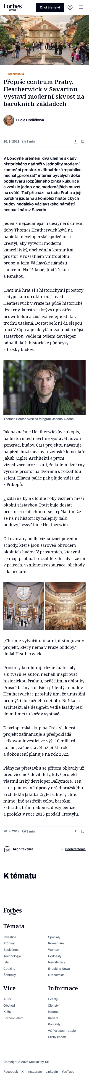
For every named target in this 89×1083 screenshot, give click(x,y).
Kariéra (53, 1018)
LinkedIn (52, 1071)
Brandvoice (56, 975)
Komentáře (56, 943)
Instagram (34, 1071)
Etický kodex (57, 1037)
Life (6, 962)
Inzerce (53, 1011)
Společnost (11, 949)
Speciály (54, 937)
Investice (9, 937)
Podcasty (54, 956)
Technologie (12, 956)
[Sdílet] (76, 142)
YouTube (68, 1071)
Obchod (9, 1005)
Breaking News (59, 968)
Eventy (53, 999)
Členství (53, 1005)
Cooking (9, 968)
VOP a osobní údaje (62, 1030)
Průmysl (9, 943)
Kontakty (54, 1024)
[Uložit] (83, 142)
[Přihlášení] (70, 7)
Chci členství (50, 7)
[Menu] (81, 7)
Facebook (10, 1071)
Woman (53, 949)
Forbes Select (13, 1018)
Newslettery (56, 962)
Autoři (7, 999)
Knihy (7, 1011)
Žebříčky (9, 975)
